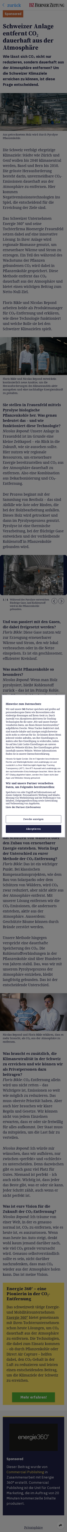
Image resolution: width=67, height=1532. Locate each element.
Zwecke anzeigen (33, 819)
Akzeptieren (33, 828)
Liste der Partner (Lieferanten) (23, 807)
